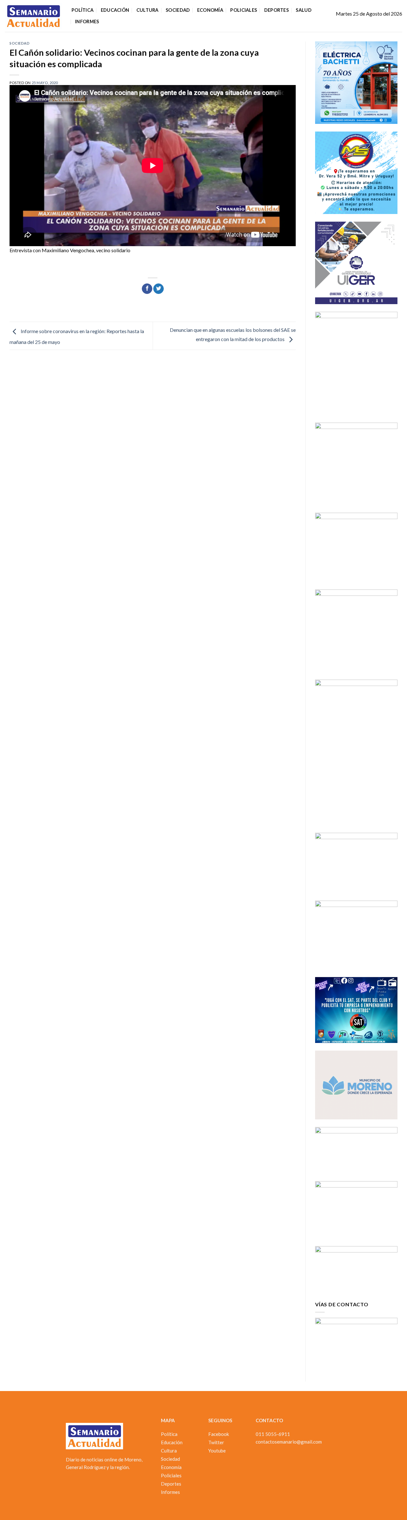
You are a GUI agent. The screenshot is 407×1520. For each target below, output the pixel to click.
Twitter (216, 1442)
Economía (210, 10)
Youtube (217, 1450)
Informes (87, 21)
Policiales (243, 10)
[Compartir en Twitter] (158, 288)
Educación (115, 10)
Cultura (147, 10)
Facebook (218, 1434)
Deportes (276, 10)
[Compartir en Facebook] (147, 288)
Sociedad (178, 10)
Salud (303, 10)
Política (82, 10)
